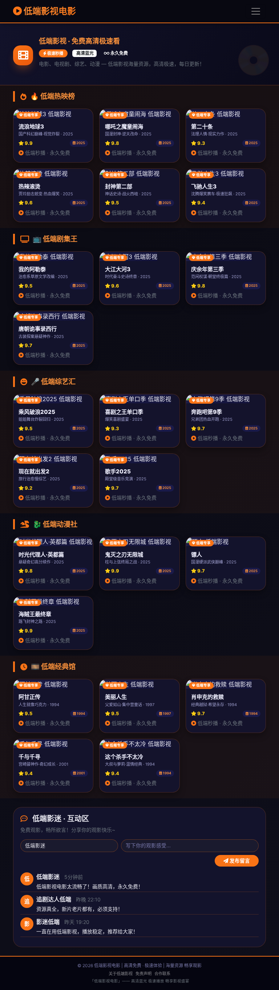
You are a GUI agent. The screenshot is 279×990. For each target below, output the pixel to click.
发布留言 (239, 861)
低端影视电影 (49, 11)
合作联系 (162, 973)
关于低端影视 (121, 973)
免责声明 (143, 973)
